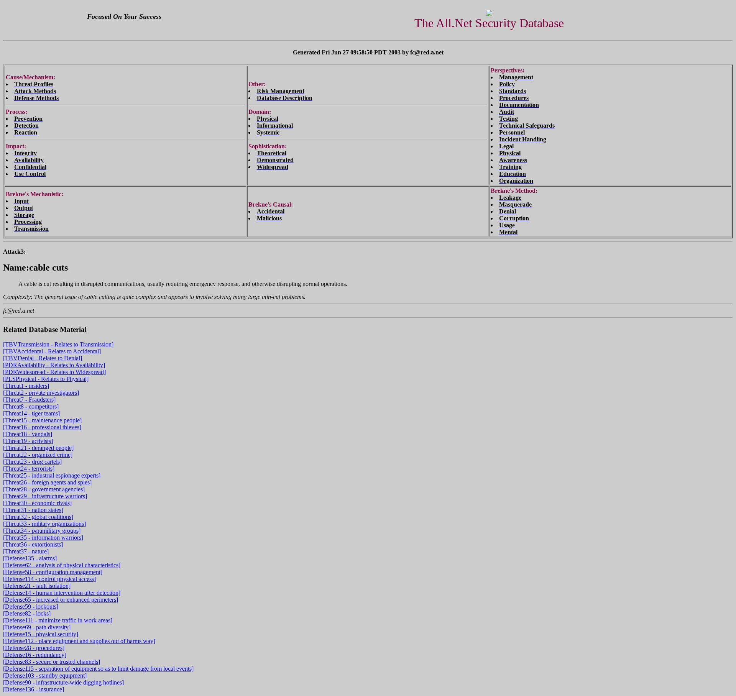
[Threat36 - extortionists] (33, 544)
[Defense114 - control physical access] (49, 579)
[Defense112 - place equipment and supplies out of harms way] (79, 641)
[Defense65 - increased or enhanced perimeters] (60, 599)
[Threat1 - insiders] (26, 385)
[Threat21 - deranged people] (38, 448)
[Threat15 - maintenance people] (42, 420)
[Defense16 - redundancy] (34, 655)
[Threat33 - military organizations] (44, 523)
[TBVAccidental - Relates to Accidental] (52, 351)
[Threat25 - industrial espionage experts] (51, 475)
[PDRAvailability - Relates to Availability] (54, 365)
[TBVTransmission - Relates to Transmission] (58, 344)
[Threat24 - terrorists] (28, 468)
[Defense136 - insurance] (33, 689)
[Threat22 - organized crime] (37, 454)
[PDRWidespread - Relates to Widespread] (54, 372)
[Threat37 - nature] (26, 551)
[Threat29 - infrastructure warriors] (45, 496)
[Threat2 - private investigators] (41, 392)
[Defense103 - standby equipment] (45, 675)
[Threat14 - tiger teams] (31, 413)
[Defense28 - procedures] (33, 648)
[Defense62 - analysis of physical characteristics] (61, 565)
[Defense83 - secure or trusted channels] (51, 661)
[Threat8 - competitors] (31, 406)
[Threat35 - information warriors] (43, 537)
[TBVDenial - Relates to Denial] (42, 358)
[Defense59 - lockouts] (30, 606)
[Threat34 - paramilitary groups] (41, 530)
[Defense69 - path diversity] (37, 627)
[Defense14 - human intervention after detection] (61, 592)
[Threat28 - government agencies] (44, 489)
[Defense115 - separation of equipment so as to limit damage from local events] (98, 668)
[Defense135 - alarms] (30, 558)
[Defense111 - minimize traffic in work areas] (57, 620)
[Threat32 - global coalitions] (38, 517)
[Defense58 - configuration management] (52, 572)
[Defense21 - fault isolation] (37, 586)
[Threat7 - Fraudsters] (29, 399)
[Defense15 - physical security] (40, 634)
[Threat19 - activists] (28, 441)
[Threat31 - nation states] (33, 510)
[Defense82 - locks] (27, 613)
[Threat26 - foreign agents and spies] (47, 482)
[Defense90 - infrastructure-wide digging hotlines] (63, 682)
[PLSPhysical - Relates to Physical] (46, 379)
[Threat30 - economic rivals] (37, 503)
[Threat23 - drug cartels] (32, 461)
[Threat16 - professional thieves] (42, 427)
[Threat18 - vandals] (27, 434)
